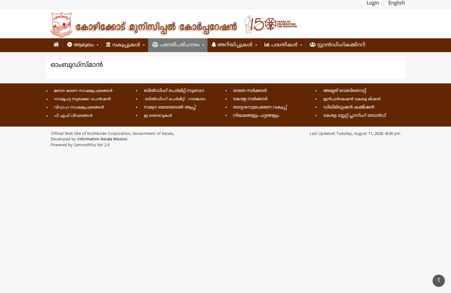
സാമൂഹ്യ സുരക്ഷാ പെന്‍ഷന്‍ (82, 99)
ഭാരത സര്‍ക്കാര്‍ (250, 90)
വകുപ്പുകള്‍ (125, 45)
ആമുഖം (83, 45)
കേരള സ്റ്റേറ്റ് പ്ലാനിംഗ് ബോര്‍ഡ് (354, 115)
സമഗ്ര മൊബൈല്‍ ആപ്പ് (170, 107)
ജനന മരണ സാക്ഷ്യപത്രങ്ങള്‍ (83, 91)
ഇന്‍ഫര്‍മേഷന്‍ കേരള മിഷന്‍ (352, 99)
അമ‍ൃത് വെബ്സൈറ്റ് (344, 90)
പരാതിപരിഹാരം (179, 45)
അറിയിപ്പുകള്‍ (234, 45)
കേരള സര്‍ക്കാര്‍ (250, 99)
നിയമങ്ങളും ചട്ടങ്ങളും (256, 115)
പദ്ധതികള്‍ (283, 45)
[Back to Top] (439, 281)
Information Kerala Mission (102, 139)
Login (373, 3)
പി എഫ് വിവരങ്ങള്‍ (73, 115)
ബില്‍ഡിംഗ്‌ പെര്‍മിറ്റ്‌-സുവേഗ (174, 90)
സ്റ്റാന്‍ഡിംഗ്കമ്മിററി (340, 45)
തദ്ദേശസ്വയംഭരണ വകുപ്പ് (260, 107)
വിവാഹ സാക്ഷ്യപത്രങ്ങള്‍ (79, 107)
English (396, 3)
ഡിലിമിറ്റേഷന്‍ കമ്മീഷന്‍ (348, 107)
